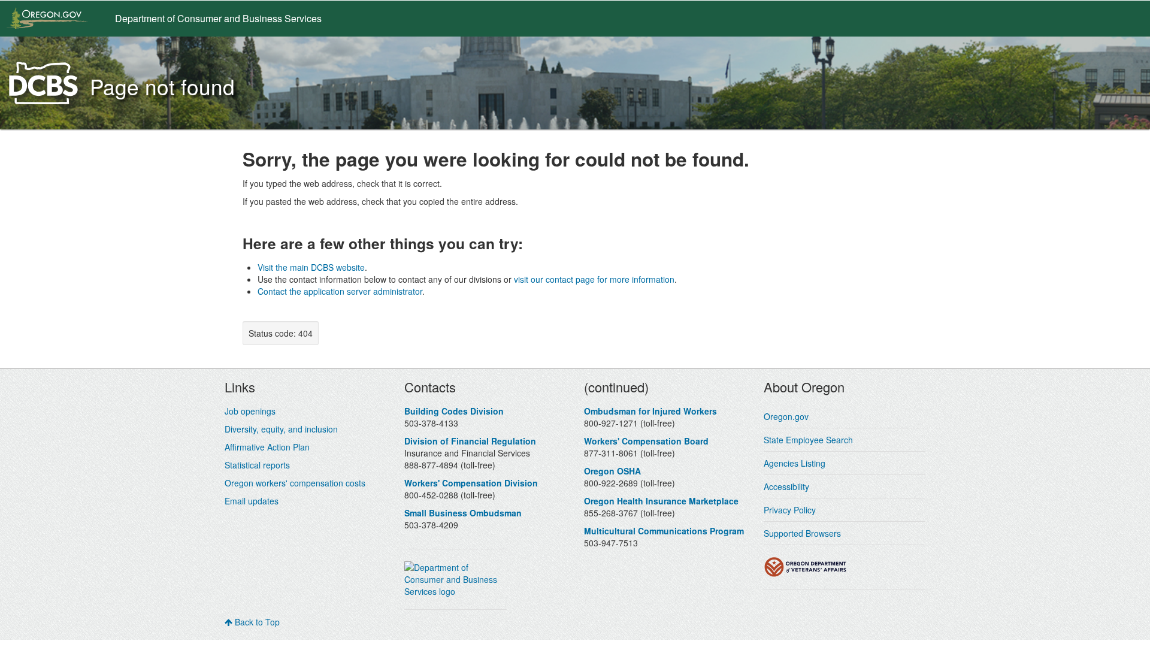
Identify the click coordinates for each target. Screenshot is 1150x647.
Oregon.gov (786, 416)
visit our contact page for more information (594, 279)
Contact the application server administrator (340, 291)
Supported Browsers (802, 533)
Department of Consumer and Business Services (218, 18)
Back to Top (256, 622)
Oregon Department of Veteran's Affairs (806, 567)
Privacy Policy (790, 510)
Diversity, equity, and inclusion (281, 429)
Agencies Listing (794, 463)
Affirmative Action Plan (267, 447)
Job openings (250, 411)
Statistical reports (257, 465)
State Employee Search (808, 440)
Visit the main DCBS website (311, 267)
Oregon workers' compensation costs (295, 483)
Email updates (252, 501)
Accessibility (786, 486)
